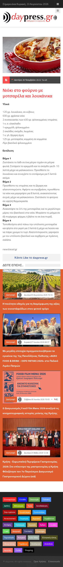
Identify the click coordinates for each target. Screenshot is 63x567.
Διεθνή (7, 505)
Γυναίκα (53, 524)
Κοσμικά (21, 537)
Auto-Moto (33, 537)
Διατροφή (10, 295)
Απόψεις (7, 524)
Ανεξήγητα (35, 544)
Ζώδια (18, 550)
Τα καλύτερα (24, 512)
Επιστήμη (40, 531)
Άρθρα (42, 524)
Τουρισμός (24, 518)
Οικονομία (34, 499)
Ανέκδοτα (48, 544)
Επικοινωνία (54, 561)
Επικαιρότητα (9, 499)
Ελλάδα (22, 499)
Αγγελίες (7, 550)
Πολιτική (46, 499)
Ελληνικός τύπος (49, 537)
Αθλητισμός (18, 505)
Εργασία (32, 524)
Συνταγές (28, 531)
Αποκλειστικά (9, 518)
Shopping (29, 550)
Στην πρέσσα (9, 512)
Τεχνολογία (9, 537)
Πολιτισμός (19, 524)
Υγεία (30, 505)
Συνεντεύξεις (39, 512)
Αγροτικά (36, 518)
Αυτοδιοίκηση (41, 505)
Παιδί (6, 531)
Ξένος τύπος (9, 544)
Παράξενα (23, 544)
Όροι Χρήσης (40, 561)
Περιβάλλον (49, 518)
